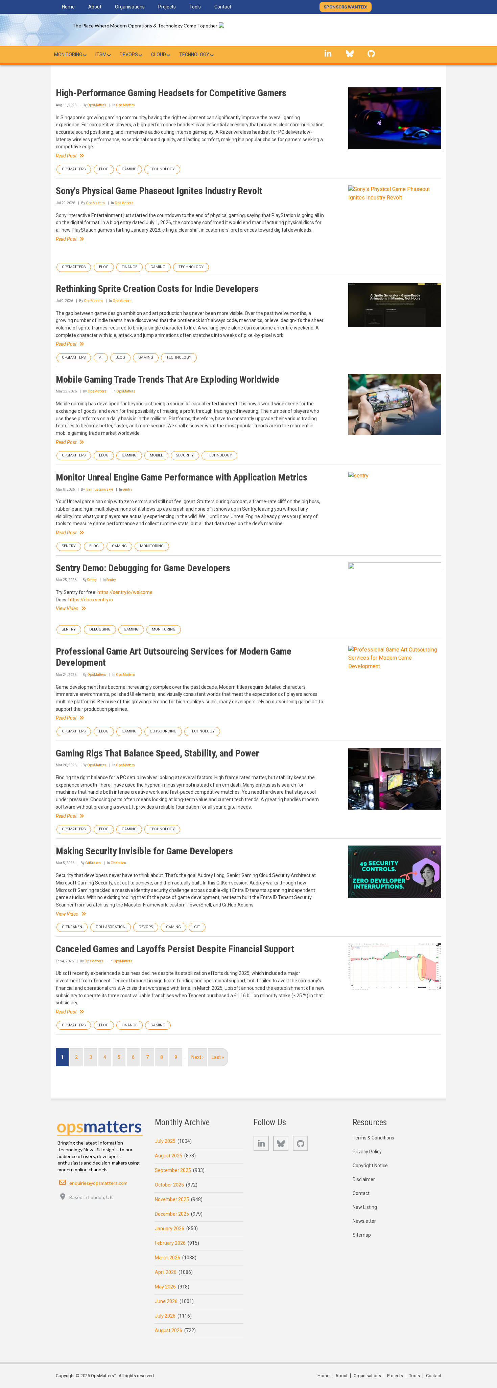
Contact (361, 1193)
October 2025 (169, 1185)
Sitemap (362, 1235)
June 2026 (166, 1301)
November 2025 (172, 1199)
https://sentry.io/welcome (124, 592)
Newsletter (364, 1221)
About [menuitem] (94, 6)
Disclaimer (364, 1179)
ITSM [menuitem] (100, 54)
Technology (162, 169)
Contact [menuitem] (222, 6)
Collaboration (110, 927)
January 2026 (169, 1228)
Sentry (127, 489)
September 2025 (173, 1170)
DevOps (146, 927)
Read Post (66, 155)
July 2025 (165, 1141)
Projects (395, 1375)
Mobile (156, 455)
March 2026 (167, 1257)
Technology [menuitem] (194, 54)
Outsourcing (163, 731)
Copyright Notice (370, 1165)
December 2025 (172, 1214)
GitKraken (93, 863)
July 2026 (165, 1316)
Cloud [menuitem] (158, 54)
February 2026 (170, 1243)
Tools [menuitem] (195, 6)
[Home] (228, 26)
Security (185, 455)
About (341, 1375)
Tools (414, 1375)
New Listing (365, 1207)
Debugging (100, 629)
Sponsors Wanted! (346, 6)
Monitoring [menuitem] (68, 54)
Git (197, 927)
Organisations (367, 1375)
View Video (67, 608)
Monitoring (152, 546)
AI (100, 357)
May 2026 (165, 1286)
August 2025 (168, 1155)
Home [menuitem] (68, 6)
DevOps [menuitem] (129, 54)
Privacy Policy (367, 1151)
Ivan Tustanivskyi (99, 489)
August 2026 (168, 1330)
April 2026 (165, 1272)
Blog (104, 169)
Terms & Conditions (373, 1137)
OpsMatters (96, 105)
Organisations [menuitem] (130, 6)
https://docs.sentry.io (90, 599)
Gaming (129, 169)
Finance (129, 267)
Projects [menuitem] (167, 6)
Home (323, 1375)
